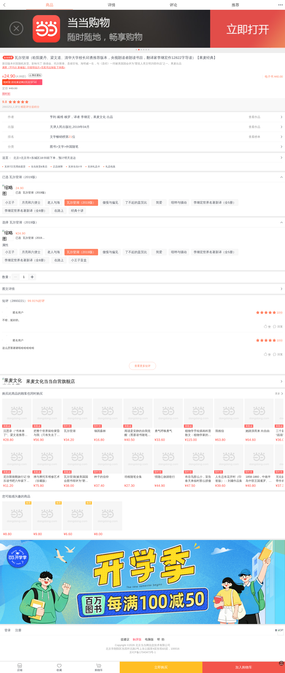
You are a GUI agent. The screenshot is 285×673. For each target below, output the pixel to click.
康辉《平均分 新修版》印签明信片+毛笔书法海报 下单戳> (33, 67)
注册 (18, 630)
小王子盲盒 (79, 260)
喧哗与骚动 (179, 202)
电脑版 (149, 639)
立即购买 (161, 667)
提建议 (125, 639)
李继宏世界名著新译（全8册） (26, 210)
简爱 (159, 202)
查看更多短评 (142, 365)
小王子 (9, 202)
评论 (173, 5)
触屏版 (137, 639)
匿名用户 (18, 312)
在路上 (59, 210)
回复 (280, 326)
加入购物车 (243, 667)
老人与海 (53, 202)
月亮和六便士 (31, 202)
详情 (111, 5)
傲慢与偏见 (110, 202)
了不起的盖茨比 (136, 202)
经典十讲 (77, 210)
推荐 (235, 5)
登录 (7, 630)
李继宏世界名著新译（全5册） (215, 202)
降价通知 (36, 75)
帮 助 (160, 639)
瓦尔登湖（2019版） (81, 202)
